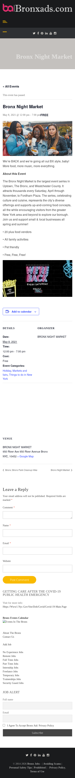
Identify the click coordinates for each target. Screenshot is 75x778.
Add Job (7, 644)
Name (7, 525)
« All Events (11, 86)
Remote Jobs (9, 656)
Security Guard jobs (13, 683)
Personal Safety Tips (20, 767)
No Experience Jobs (13, 652)
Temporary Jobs (11, 675)
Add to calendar (21, 311)
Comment (9, 507)
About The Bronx (12, 633)
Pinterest (42, 33)
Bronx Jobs (33, 763)
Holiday (7, 370)
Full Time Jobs (10, 660)
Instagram (55, 33)
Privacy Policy (57, 767)
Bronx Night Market (60, 469)
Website (7, 561)
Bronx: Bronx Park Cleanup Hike (21, 469)
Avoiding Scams (52, 763)
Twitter (34, 33)
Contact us (8, 636)
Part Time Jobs (10, 663)
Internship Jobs (10, 667)
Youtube (51, 33)
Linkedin (46, 33)
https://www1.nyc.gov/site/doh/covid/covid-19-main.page (35, 606)
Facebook (38, 33)
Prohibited (40, 767)
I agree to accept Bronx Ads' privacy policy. (30, 725)
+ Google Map (25, 456)
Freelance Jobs (10, 671)
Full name (8, 699)
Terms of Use (37, 771)
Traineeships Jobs (12, 679)
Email (7, 543)
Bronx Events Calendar (15, 618)
